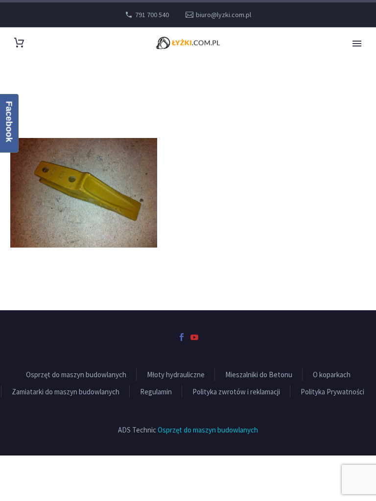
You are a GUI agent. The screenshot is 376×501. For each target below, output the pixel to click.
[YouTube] (194, 337)
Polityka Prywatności (332, 391)
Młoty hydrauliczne (176, 374)
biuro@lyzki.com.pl (223, 14)
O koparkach (332, 374)
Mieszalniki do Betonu (258, 374)
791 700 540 (152, 14)
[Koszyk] (19, 43)
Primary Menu (357, 43)
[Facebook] (182, 337)
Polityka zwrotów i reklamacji (236, 391)
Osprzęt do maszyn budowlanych (76, 374)
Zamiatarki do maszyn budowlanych (65, 391)
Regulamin (156, 391)
